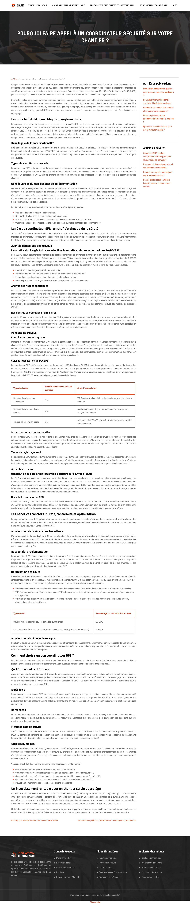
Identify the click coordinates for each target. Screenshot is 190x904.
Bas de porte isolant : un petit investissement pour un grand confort (156, 183)
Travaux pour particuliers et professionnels (112, 5)
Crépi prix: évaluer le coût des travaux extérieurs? (36, 820)
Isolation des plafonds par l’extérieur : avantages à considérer (106, 820)
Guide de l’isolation (37, 5)
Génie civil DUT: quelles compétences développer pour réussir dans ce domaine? (157, 156)
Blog (175, 5)
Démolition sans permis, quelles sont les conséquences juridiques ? (158, 92)
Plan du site (95, 902)
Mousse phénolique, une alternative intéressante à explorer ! (158, 118)
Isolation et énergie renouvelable (68, 5)
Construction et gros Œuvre (153, 5)
